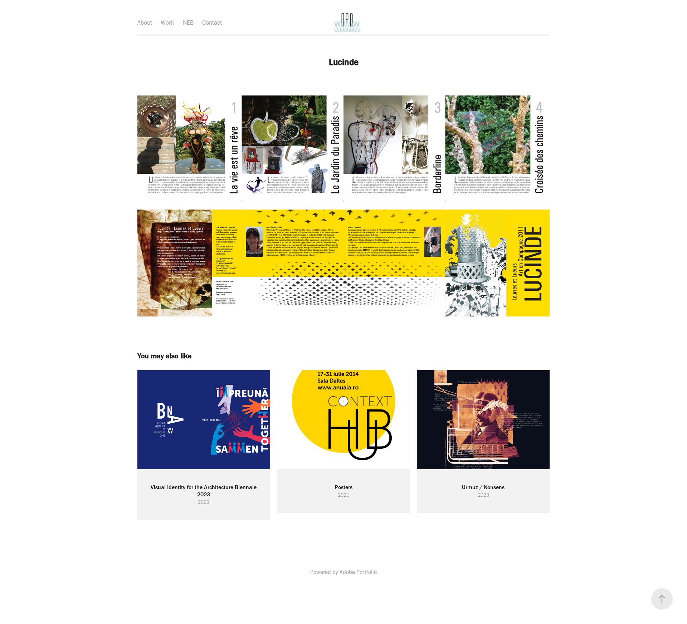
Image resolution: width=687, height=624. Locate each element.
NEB (188, 22)
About (144, 22)
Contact (212, 22)
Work (167, 22)
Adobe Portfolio (358, 572)
